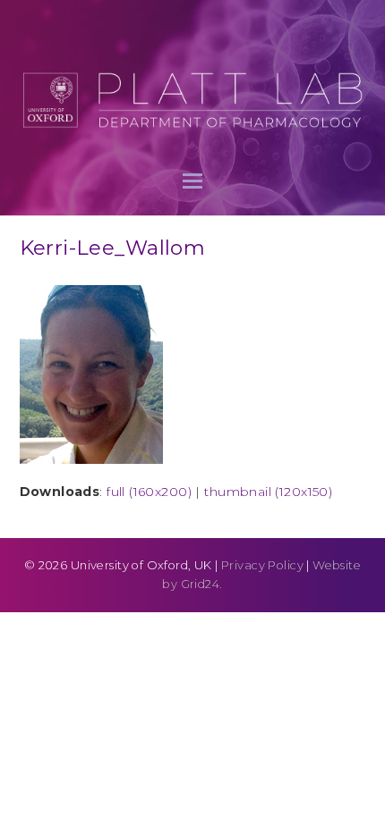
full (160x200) (149, 492)
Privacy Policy (262, 565)
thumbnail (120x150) (268, 492)
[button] (192, 181)
